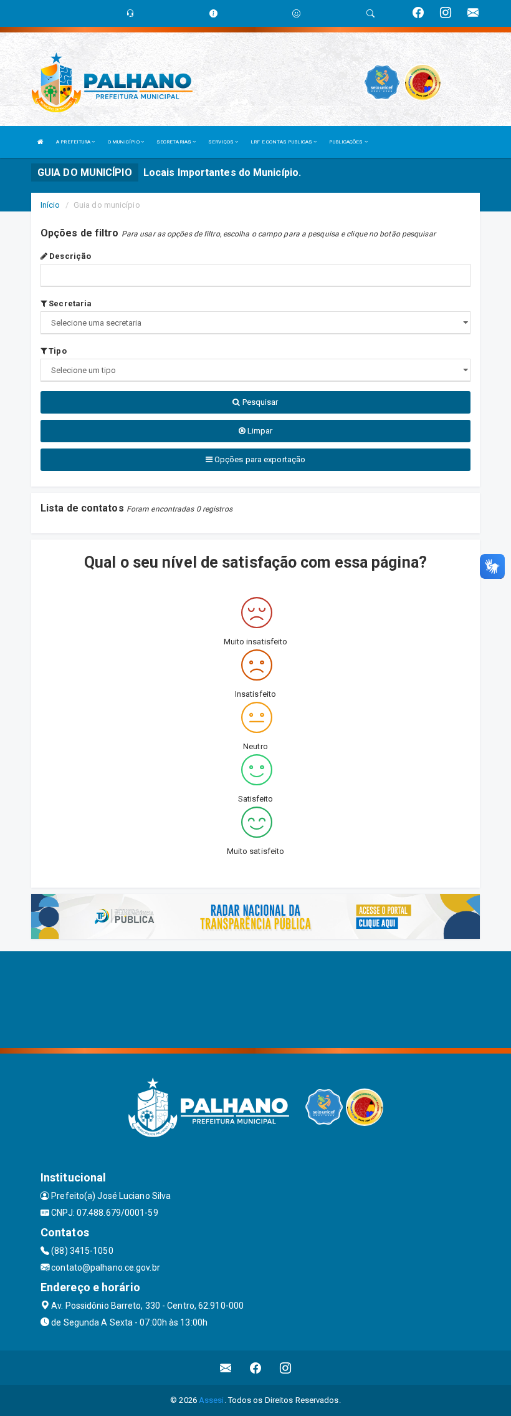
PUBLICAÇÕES (346, 142)
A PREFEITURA (74, 142)
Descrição (69, 256)
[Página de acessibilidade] (296, 13)
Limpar (259, 430)
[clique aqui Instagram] (286, 1368)
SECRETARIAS (174, 142)
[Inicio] (40, 142)
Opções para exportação (259, 459)
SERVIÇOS (221, 142)
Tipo (57, 351)
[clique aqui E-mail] (226, 1368)
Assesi (211, 1400)
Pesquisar (260, 402)
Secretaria (69, 303)
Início (50, 205)
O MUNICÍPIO (124, 142)
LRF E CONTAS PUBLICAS (282, 142)
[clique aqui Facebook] (256, 1368)
